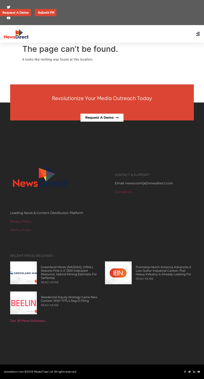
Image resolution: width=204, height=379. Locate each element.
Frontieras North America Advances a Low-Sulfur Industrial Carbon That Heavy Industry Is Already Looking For (163, 270)
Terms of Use (20, 230)
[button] (197, 34)
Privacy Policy (20, 221)
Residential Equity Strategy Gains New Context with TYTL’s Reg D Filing (69, 299)
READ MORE (50, 282)
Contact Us (123, 192)
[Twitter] (189, 371)
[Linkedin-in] (194, 371)
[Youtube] (198, 371)
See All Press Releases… (28, 321)
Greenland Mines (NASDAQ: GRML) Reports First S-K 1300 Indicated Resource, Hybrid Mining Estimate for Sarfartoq (69, 272)
